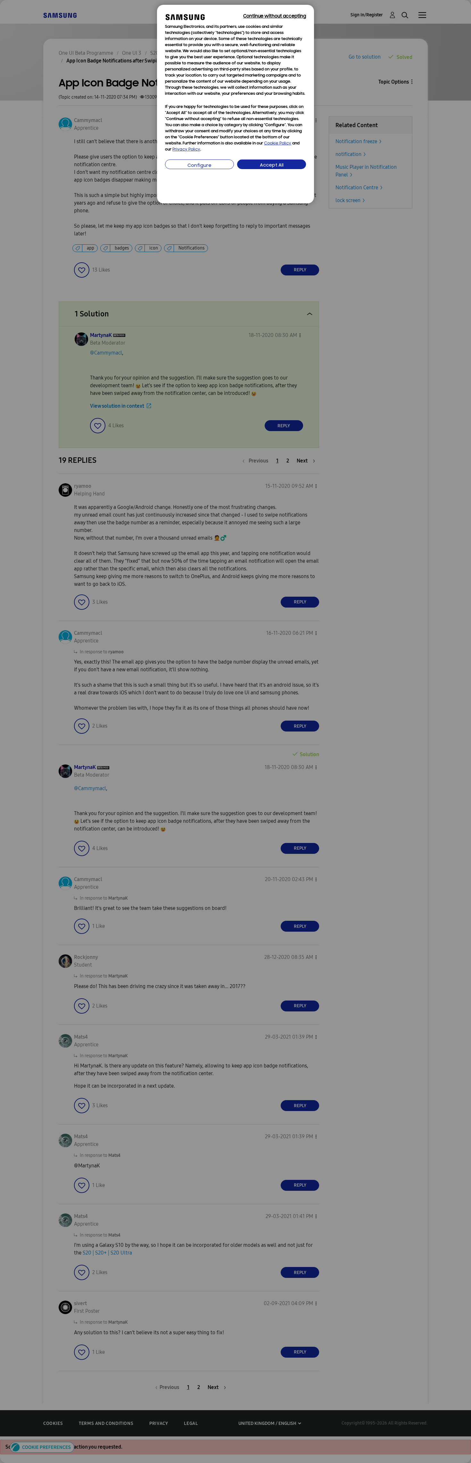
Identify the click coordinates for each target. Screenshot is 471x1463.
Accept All (272, 165)
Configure (199, 165)
